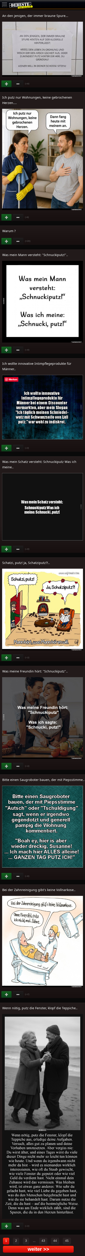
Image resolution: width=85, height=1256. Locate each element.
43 (43, 1240)
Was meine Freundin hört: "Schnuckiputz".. (35, 671)
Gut (6, 84)
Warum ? (9, 231)
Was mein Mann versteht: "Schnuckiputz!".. (35, 255)
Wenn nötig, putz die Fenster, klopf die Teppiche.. (40, 1008)
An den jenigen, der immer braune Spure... (35, 16)
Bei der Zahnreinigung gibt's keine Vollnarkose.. (38, 890)
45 (67, 1240)
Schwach (18, 84)
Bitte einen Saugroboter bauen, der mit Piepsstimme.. (43, 780)
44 (55, 1240)
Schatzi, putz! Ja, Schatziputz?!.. (26, 563)
